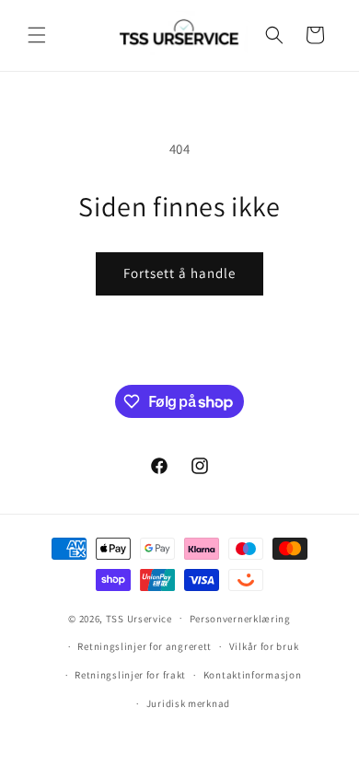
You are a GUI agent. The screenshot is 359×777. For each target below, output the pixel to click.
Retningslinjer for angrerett (144, 646)
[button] (37, 35)
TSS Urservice (139, 617)
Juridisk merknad (188, 703)
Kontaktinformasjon (252, 674)
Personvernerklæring (240, 618)
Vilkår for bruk (264, 646)
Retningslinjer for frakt (130, 674)
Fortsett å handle (179, 273)
